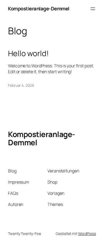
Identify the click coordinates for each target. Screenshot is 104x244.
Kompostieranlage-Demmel (38, 8)
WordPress (87, 233)
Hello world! (28, 53)
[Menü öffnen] (93, 9)
